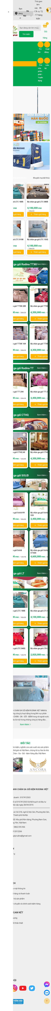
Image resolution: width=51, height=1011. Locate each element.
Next (47, 220)
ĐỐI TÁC (25, 743)
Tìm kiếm (26, 34)
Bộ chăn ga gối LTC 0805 (37, 202)
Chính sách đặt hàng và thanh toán (15, 894)
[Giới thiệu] (25, 688)
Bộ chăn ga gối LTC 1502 (37, 239)
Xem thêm (41, 264)
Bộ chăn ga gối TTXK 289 (15, 306)
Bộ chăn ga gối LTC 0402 (14, 648)
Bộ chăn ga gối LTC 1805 (14, 611)
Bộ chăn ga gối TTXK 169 (15, 344)
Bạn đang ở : (23, 13)
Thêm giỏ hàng (15, 214)
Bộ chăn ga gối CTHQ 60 (14, 452)
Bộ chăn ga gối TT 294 (13, 392)
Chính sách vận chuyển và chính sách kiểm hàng (20, 904)
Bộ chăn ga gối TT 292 (40, 392)
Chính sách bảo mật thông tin (13, 888)
